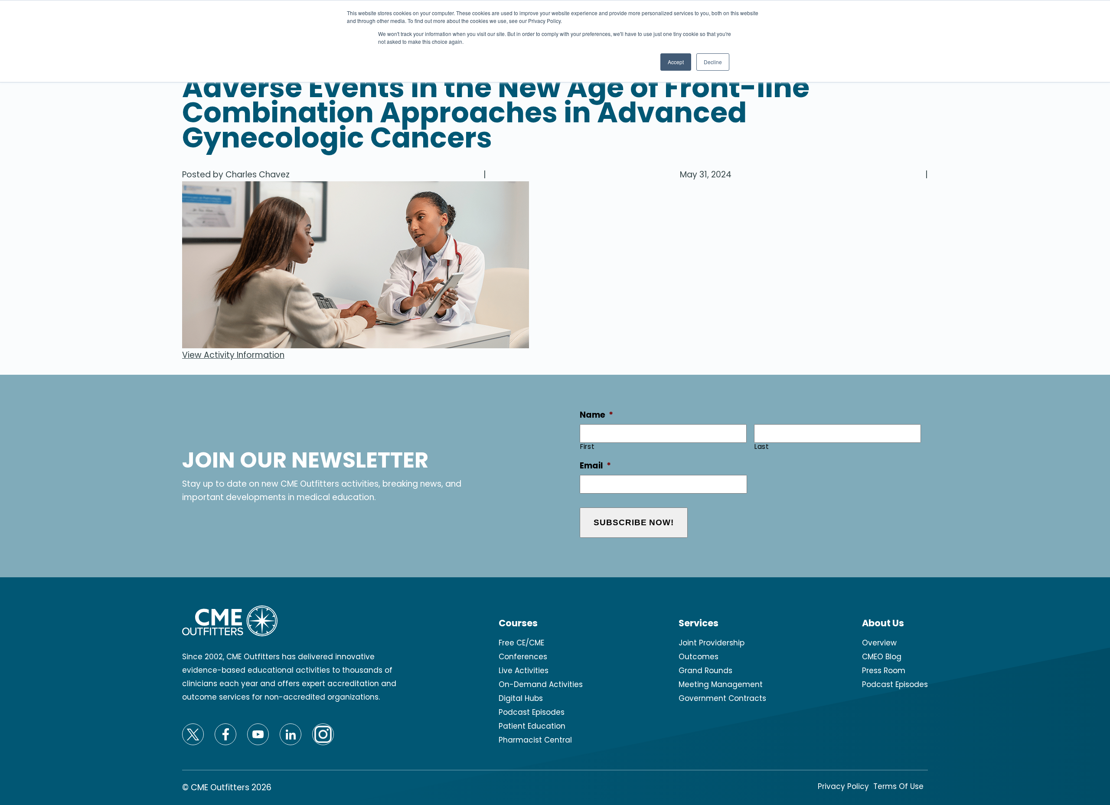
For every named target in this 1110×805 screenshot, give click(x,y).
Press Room (883, 670)
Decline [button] (713, 61)
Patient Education (532, 726)
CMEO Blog (881, 656)
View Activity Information (233, 355)
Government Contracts (722, 698)
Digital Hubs (521, 698)
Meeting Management (721, 684)
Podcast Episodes (532, 712)
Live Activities (523, 670)
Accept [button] (676, 61)
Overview (879, 643)
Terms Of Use (898, 786)
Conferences (523, 656)
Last (761, 446)
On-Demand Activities (541, 684)
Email (595, 466)
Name (596, 415)
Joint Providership (711, 643)
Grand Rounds (705, 670)
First (587, 446)
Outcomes (698, 656)
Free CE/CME (521, 643)
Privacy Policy (843, 786)
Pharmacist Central (535, 740)
